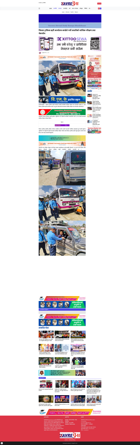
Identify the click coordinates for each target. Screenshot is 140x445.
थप (89, 8)
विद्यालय (76, 12)
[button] (99, 8)
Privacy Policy (72, 440)
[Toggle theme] (2, 443)
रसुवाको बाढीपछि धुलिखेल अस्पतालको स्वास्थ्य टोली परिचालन (62, 340)
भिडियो (85, 8)
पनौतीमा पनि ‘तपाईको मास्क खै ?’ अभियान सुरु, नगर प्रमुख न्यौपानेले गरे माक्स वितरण (61, 390)
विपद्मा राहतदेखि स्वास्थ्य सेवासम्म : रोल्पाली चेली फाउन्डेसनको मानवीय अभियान (77, 341)
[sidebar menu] (39, 8)
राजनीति (55, 8)
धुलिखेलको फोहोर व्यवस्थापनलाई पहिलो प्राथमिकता (45, 366)
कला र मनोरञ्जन (75, 8)
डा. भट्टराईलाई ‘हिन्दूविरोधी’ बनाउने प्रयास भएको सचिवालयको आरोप (61, 353)
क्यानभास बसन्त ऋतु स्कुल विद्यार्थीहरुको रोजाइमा (46, 389)
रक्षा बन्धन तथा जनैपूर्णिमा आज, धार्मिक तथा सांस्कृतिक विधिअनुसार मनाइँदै (46, 340)
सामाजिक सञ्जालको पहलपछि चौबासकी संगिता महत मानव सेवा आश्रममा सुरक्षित (78, 405)
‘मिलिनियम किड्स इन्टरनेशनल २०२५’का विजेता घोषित (62, 405)
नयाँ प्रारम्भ (67, 12)
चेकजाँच (72, 12)
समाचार (60, 8)
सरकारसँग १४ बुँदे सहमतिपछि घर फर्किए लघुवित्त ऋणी (61, 366)
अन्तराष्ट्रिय (65, 8)
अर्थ (69, 8)
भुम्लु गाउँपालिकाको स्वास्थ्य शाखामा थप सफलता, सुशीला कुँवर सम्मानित (78, 389)
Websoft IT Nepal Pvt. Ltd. (72, 443)
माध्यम (63, 12)
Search (99, 3)
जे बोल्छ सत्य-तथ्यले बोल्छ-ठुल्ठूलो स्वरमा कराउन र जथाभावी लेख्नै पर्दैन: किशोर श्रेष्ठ (77, 367)
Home (66, 440)
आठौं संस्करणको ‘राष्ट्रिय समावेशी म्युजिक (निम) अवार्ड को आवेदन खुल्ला (45, 405)
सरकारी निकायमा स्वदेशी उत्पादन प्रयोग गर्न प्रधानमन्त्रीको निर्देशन (94, 405)
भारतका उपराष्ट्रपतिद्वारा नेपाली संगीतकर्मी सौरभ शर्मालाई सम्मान (45, 353)
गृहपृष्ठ (50, 8)
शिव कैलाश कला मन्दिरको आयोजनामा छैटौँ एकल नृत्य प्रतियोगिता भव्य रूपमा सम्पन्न (78, 354)
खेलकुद (81, 8)
